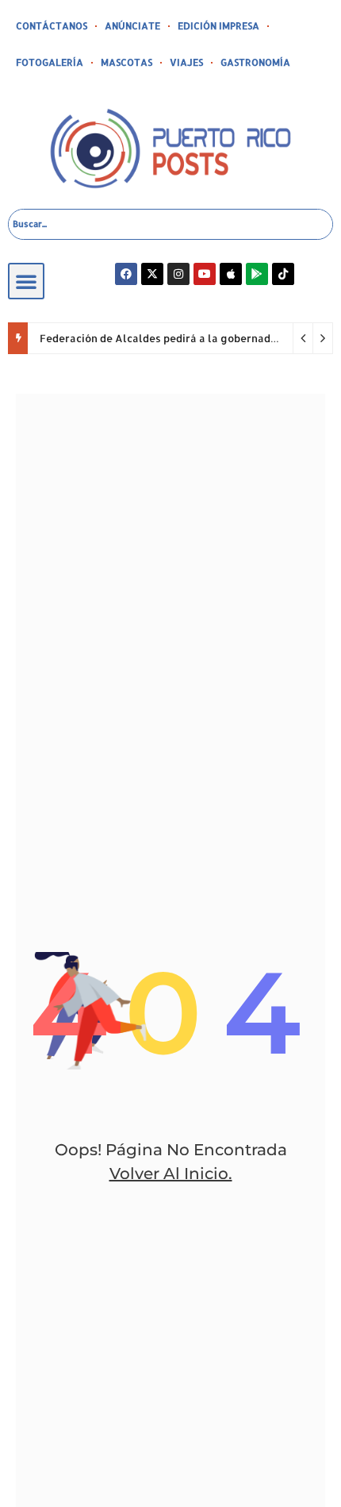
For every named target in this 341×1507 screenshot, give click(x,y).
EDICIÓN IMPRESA (218, 26)
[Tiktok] (283, 274)
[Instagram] (178, 274)
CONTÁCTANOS (51, 26)
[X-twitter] (152, 274)
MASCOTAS (126, 62)
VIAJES (186, 62)
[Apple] (231, 274)
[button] (26, 281)
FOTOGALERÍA (49, 62)
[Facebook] (126, 274)
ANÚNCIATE (132, 26)
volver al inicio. (170, 1173)
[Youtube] (204, 274)
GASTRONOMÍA (255, 62)
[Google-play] (257, 274)
